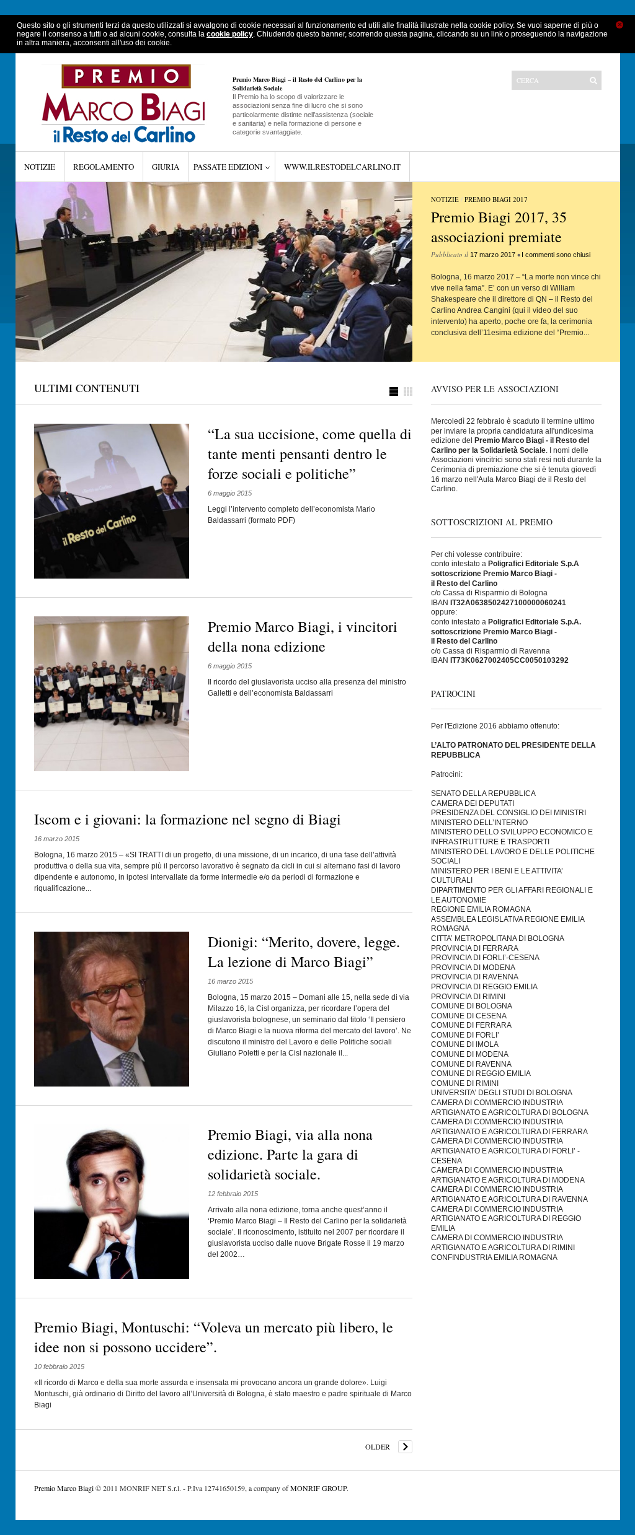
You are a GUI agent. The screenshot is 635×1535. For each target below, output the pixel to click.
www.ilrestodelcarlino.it (342, 166)
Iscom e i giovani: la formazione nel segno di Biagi (187, 819)
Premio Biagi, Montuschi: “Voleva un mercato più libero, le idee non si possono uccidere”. (213, 1337)
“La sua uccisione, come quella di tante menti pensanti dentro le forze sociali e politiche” (310, 453)
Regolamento (103, 166)
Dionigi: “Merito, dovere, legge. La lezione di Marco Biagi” (304, 951)
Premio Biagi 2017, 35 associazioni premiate (499, 227)
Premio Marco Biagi (64, 1488)
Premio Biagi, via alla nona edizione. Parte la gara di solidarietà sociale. (290, 1154)
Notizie (39, 166)
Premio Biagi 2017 (496, 199)
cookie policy (229, 34)
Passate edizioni (227, 166)
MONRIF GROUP (318, 1488)
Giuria (165, 166)
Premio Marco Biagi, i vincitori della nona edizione (302, 636)
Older (377, 1446)
